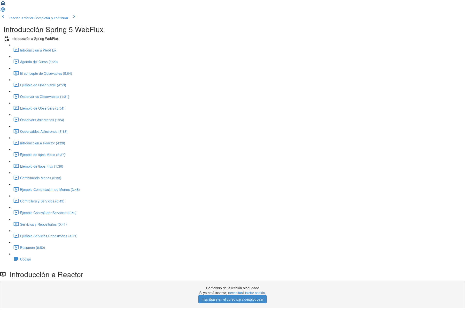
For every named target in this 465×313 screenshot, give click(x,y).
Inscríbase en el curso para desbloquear (233, 299)
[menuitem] (3, 11)
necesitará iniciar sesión (246, 292)
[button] (3, 4)
